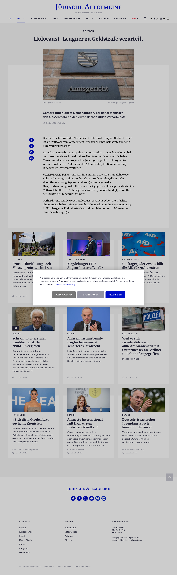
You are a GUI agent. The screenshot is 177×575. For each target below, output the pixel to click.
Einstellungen (90, 294)
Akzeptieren (115, 294)
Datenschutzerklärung (64, 284)
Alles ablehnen (64, 294)
